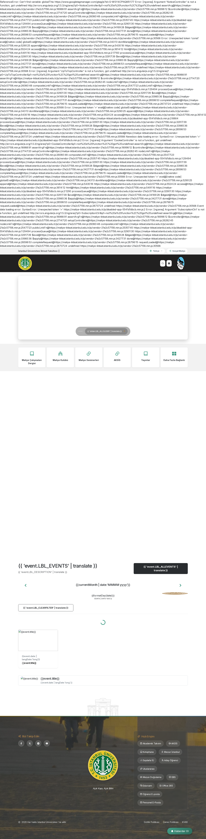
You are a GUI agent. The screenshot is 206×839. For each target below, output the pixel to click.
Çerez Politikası (171, 822)
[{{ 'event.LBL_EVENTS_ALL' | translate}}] (103, 707)
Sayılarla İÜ (148, 760)
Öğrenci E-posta (151, 794)
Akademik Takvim (152, 743)
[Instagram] (38, 743)
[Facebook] (21, 743)
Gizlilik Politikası (151, 822)
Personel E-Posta (152, 802)
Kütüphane (148, 752)
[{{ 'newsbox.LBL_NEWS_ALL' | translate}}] (103, 542)
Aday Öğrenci (171, 760)
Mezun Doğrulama (152, 777)
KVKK (185, 822)
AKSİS (174, 743)
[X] (30, 743)
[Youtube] (47, 743)
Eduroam (147, 785)
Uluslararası (148, 769)
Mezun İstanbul (172, 752)
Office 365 (167, 785)
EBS (174, 777)
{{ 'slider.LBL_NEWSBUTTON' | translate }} (63, 331)
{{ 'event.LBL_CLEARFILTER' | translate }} (45, 607)
